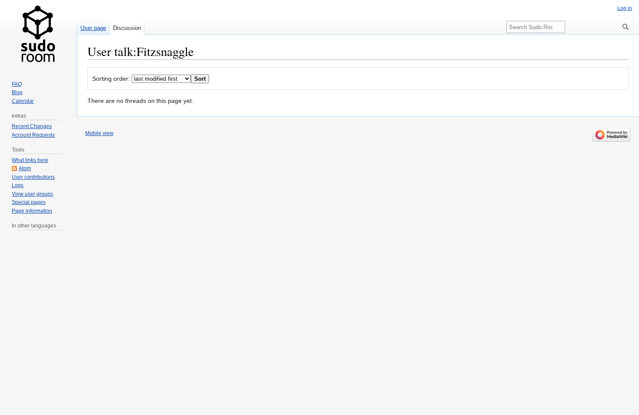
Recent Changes (32, 126)
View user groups (32, 194)
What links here (30, 160)
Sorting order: (111, 78)
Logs (17, 185)
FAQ (17, 84)
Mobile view (99, 133)
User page (93, 28)
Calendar (23, 101)
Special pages (29, 202)
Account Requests (33, 135)
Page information (32, 211)
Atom (25, 168)
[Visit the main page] (38, 34)
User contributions (33, 177)
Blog (17, 92)
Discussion (127, 28)
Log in (624, 8)
